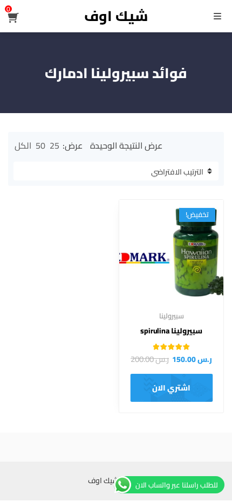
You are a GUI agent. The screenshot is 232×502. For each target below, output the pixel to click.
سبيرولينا (171, 315)
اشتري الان (171, 388)
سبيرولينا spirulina (171, 331)
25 (54, 145)
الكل (23, 145)
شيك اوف (116, 16)
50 (40, 145)
